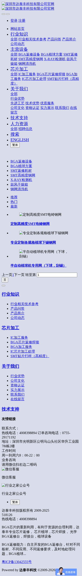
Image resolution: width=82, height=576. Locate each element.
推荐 (13, 197)
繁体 (15, 145)
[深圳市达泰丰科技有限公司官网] (41, 6)
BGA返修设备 (21, 161)
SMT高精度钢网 (22, 175)
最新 (13, 206)
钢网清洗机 (19, 189)
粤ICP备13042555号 (17, 562)
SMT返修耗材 (21, 170)
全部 (13, 39)
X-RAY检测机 (21, 180)
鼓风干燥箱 (19, 184)
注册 (21, 20)
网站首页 (17, 29)
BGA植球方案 (21, 166)
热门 (13, 202)
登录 (13, 20)
